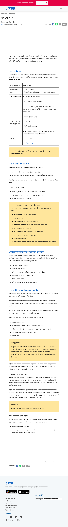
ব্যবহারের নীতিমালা (11, 505)
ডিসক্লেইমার (8, 503)
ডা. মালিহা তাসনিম (10, 22)
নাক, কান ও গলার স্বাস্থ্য (8, 14)
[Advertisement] (34, 41)
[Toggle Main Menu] (61, 8)
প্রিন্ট (65, 24)
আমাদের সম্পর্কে (10, 498)
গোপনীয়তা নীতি (10, 508)
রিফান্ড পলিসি (9, 510)
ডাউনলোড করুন (41, 3)
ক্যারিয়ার (8, 501)
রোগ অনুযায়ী (39, 499)
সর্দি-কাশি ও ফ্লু (28, 143)
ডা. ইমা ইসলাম (19, 24)
